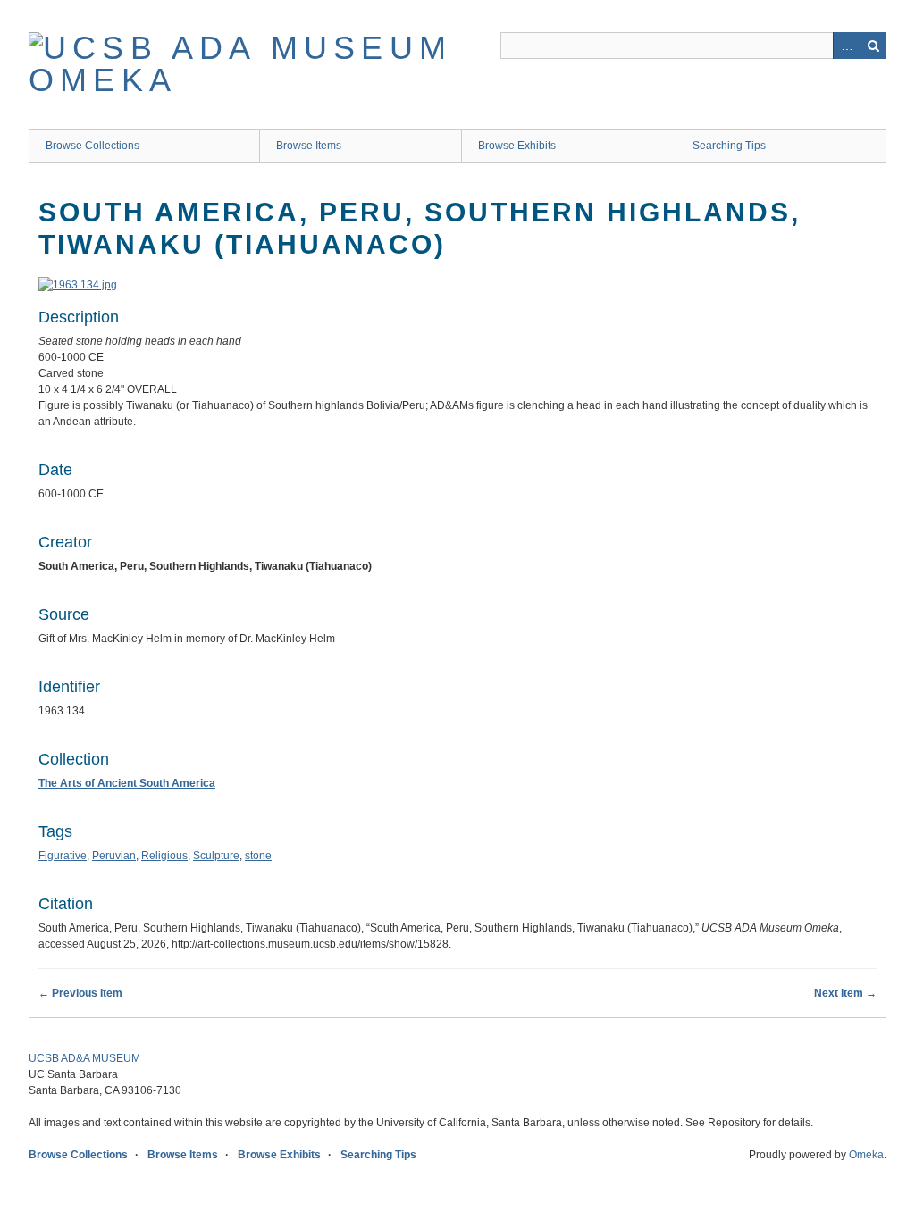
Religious (164, 855)
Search (873, 45)
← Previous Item (80, 993)
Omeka (866, 1155)
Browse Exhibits (517, 145)
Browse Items (308, 145)
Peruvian (114, 855)
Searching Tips (729, 145)
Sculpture (216, 855)
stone (258, 855)
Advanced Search (846, 45)
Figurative (62, 855)
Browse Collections (92, 145)
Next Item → (845, 993)
